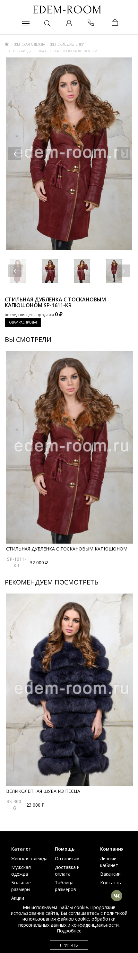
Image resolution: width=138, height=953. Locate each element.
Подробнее (69, 931)
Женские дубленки (67, 44)
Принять (69, 945)
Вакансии (110, 874)
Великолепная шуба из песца (43, 791)
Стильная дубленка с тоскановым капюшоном (66, 549)
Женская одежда (29, 44)
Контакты (111, 882)
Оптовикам (67, 858)
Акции (17, 898)
